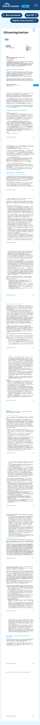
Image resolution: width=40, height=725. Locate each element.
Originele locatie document (23, 20)
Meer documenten (13, 15)
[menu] (36, 5)
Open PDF (30, 15)
